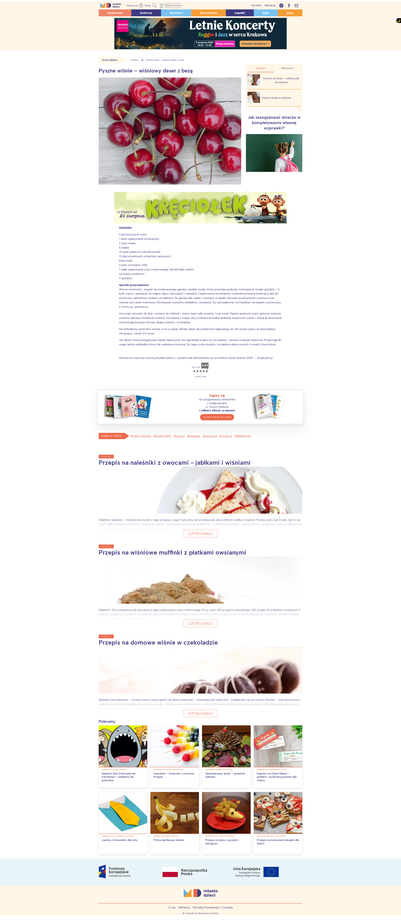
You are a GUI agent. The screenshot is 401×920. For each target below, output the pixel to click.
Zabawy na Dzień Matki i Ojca (271, 769)
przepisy (194, 436)
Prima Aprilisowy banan (169, 840)
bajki (266, 13)
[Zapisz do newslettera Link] (296, 5)
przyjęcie (211, 436)
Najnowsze (287, 68)
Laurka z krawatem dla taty (120, 840)
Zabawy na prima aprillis (166, 836)
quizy (290, 13)
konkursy (146, 13)
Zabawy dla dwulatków (114, 769)
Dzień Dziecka (142, 436)
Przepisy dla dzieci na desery (168, 769)
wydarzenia (115, 13)
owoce (180, 436)
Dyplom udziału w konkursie (276, 97)
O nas (171, 907)
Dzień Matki (163, 436)
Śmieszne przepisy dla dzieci (271, 836)
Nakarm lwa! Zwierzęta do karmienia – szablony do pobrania (119, 777)
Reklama (270, 5)
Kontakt (256, 5)
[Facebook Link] (289, 5)
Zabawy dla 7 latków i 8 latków (118, 836)
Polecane (261, 68)
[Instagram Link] (281, 5)
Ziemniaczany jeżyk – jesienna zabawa (225, 775)
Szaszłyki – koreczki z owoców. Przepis (174, 775)
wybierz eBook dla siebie (217, 416)
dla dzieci (176, 13)
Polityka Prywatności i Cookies (213, 907)
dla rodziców (208, 13)
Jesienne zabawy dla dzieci (219, 769)
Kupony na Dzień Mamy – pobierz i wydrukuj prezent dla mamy (277, 777)
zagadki (239, 13)
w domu (227, 436)
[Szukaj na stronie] (150, 5)
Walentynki (244, 436)
